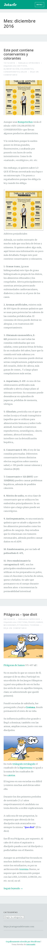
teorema (34, 625)
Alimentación (11, 69)
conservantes (12, 72)
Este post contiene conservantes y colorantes (19, 54)
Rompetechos (25, 122)
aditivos (22, 66)
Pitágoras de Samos (14, 665)
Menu (40, 4)
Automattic (31, 944)
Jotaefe (10, 4)
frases (32, 622)
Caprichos (34, 619)
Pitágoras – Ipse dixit (20, 614)
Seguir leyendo (13, 888)
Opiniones (34, 63)
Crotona (22, 622)
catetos (11, 775)
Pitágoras (23, 625)
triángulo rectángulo (24, 764)
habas (39, 622)
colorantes (27, 69)
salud (24, 72)
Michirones (10, 625)
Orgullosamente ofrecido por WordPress (23, 941)
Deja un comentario (15, 628)
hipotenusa (26, 767)
